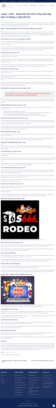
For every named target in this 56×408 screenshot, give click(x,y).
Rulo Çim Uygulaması (18, 394)
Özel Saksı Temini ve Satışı (33, 394)
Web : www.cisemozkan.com (48, 380)
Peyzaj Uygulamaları (18, 380)
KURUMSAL (25, 5)
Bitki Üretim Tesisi (18, 375)
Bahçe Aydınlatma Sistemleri (34, 380)
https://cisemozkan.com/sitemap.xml (10, 352)
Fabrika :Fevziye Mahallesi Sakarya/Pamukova (47, 387)
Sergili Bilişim (35, 405)
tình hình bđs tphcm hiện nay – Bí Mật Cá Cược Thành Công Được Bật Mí (14, 361)
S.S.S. (48, 5)
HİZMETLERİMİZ (33, 5)
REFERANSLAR (42, 5)
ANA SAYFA (19, 5)
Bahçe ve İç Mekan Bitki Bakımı (20, 385)
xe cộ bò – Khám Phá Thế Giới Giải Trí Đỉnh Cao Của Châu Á (42, 360)
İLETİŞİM (52, 5)
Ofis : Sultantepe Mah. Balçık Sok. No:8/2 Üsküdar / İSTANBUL (49, 383)
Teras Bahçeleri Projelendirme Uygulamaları (34, 391)
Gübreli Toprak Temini (33, 382)
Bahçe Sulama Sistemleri (19, 392)
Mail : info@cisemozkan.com (48, 377)
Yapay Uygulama (32, 385)
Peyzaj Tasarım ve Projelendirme (20, 377)
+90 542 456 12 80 (4, 1)
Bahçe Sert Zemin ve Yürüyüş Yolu (35, 377)
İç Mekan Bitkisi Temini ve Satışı (20, 387)
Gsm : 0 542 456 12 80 (47, 375)
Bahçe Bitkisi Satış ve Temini (20, 382)
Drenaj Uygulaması (32, 375)
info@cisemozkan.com (12, 1)
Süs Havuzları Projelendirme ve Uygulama (34, 388)
